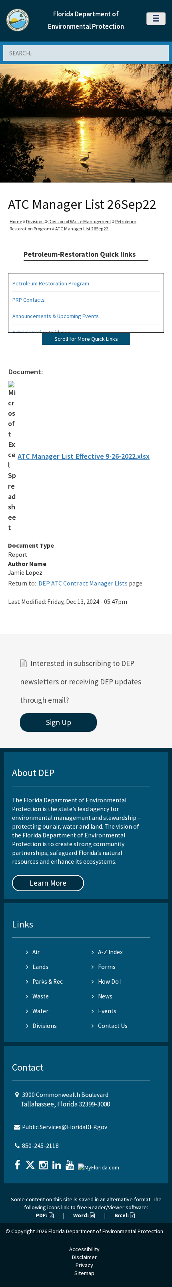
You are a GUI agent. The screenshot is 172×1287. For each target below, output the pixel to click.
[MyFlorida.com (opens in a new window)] (99, 1164)
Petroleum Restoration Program (50, 283)
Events (107, 1011)
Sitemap (84, 1273)
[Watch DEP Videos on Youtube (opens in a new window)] (71, 1162)
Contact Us (113, 1026)
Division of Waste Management (79, 221)
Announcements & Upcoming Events (55, 316)
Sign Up (58, 722)
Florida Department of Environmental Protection (105, 1231)
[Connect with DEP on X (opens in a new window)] (31, 1162)
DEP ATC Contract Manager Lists (83, 583)
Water (40, 1011)
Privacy (84, 1265)
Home (16, 221)
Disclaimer (84, 1257)
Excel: (122, 1215)
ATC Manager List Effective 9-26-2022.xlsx (84, 456)
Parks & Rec (47, 981)
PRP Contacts (28, 299)
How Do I (110, 981)
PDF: (42, 1215)
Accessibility (84, 1249)
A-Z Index (110, 952)
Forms (107, 967)
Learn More (48, 883)
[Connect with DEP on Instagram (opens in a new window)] (44, 1162)
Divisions (35, 221)
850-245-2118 (40, 1145)
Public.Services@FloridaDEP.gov (64, 1127)
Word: (81, 1215)
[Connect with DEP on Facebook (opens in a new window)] (18, 1162)
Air (36, 952)
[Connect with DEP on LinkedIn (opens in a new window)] (58, 1162)
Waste (40, 996)
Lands (40, 967)
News (105, 996)
